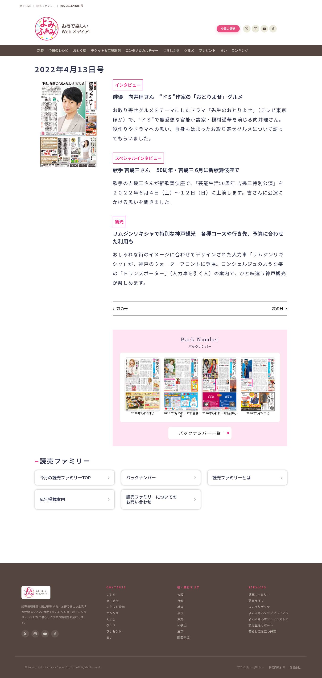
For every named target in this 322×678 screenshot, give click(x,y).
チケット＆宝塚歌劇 (106, 50)
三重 (180, 631)
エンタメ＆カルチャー (141, 50)
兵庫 (180, 607)
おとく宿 (79, 50)
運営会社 (295, 667)
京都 (180, 600)
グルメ (189, 50)
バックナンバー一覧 (200, 433)
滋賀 (180, 619)
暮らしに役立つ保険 (262, 631)
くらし (111, 619)
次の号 (277, 309)
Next (277, 387)
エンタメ (112, 613)
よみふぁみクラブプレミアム (268, 613)
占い (223, 50)
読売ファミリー (259, 594)
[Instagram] (255, 28)
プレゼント (207, 50)
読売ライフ (256, 600)
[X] (247, 28)
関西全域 (183, 637)
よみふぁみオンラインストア (268, 619)
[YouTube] (264, 28)
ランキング (239, 50)
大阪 (180, 594)
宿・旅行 (112, 600)
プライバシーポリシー (250, 667)
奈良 (180, 613)
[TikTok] (273, 28)
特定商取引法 (277, 667)
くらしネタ (171, 50)
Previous (122, 387)
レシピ (111, 594)
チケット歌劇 (115, 607)
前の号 (122, 309)
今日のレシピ (58, 50)
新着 (40, 50)
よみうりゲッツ (259, 607)
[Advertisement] (161, 538)
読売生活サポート (260, 625)
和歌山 (181, 625)
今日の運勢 (228, 28)
